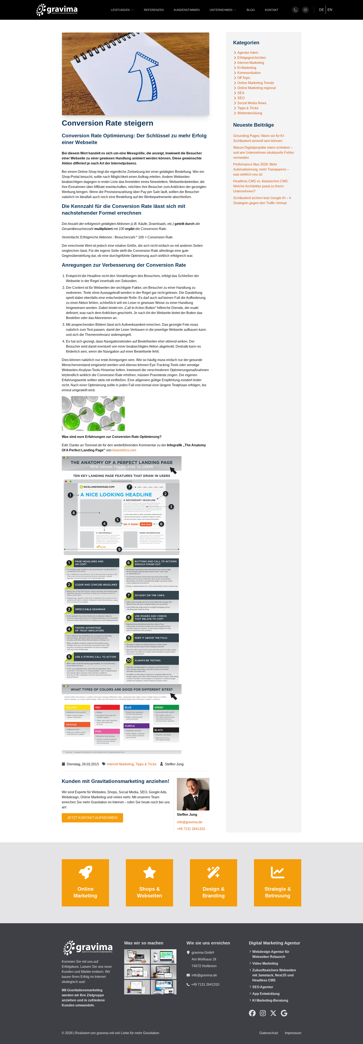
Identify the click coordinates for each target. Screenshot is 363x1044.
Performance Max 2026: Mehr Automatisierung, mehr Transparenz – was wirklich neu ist (261, 169)
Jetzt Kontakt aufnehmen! (92, 817)
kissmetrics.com (124, 450)
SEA (240, 93)
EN (329, 10)
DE (321, 10)
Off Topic (243, 78)
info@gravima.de (189, 822)
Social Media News (251, 103)
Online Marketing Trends (255, 83)
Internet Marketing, (121, 764)
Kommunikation (249, 73)
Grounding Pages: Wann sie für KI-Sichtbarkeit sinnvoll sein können (259, 138)
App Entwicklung (266, 993)
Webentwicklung (249, 113)
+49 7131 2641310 (191, 829)
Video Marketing (265, 963)
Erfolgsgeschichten (251, 57)
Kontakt (272, 10)
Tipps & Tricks (146, 764)
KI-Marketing (246, 68)
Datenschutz (268, 1033)
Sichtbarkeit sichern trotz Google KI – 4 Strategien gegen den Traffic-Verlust (262, 200)
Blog (251, 10)
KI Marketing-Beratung (270, 1000)
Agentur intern (247, 52)
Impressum (293, 1033)
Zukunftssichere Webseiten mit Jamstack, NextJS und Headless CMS (274, 975)
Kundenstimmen (187, 10)
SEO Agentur (262, 987)
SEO (241, 98)
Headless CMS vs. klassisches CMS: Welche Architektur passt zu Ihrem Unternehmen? (260, 186)
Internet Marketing (250, 62)
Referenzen (154, 10)
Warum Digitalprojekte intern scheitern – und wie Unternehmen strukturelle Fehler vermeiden (263, 152)
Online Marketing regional (256, 88)
